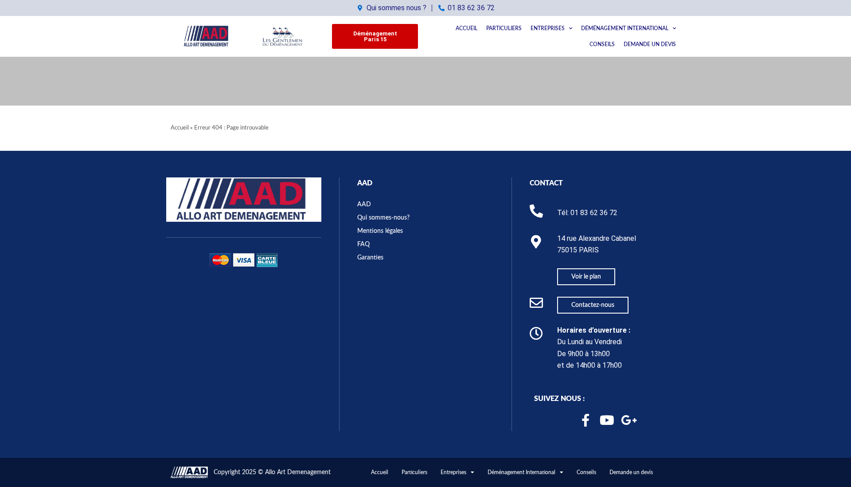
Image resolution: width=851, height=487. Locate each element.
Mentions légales (380, 231)
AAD (364, 183)
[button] (375, 36)
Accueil (466, 28)
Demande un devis (650, 44)
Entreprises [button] (548, 28)
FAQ (363, 244)
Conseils (602, 44)
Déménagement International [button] (624, 28)
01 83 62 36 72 (593, 212)
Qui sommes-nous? (383, 218)
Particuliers (504, 28)
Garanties (370, 258)
